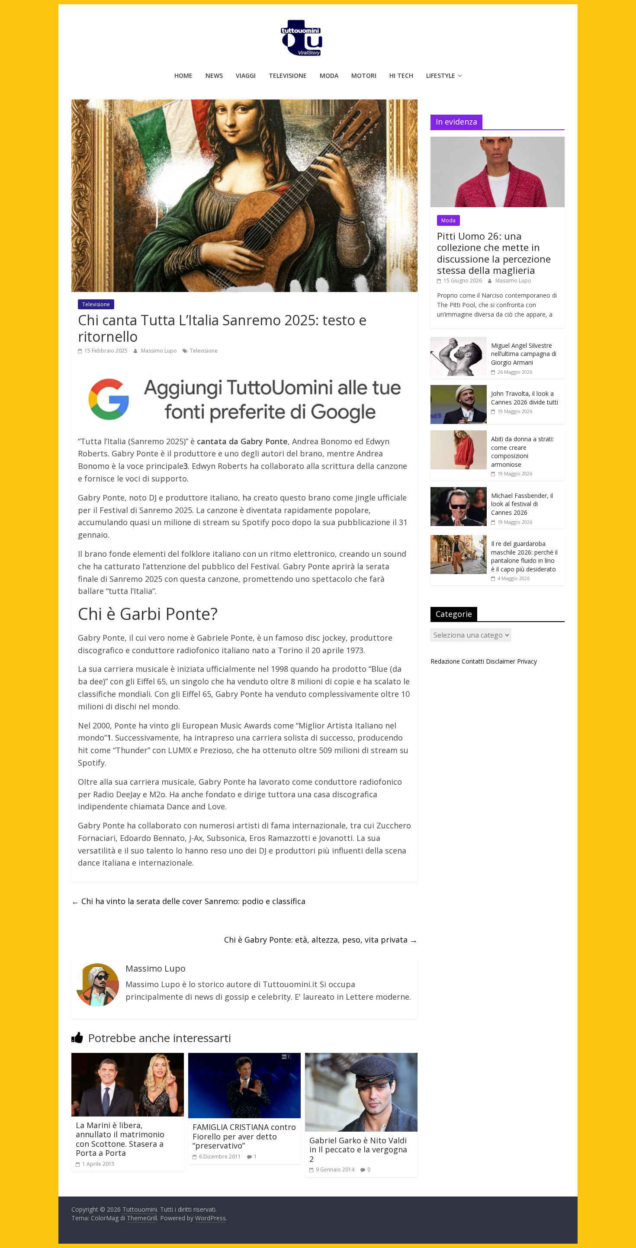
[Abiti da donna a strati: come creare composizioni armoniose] (458, 435)
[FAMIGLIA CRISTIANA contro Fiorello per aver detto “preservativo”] (244, 1058)
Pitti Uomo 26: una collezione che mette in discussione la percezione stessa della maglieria (494, 252)
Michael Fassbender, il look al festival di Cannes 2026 (522, 504)
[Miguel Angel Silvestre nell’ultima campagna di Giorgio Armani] (458, 341)
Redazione (445, 661)
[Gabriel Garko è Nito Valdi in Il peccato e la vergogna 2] (361, 1058)
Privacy (527, 661)
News (214, 75)
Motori (363, 75)
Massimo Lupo (159, 350)
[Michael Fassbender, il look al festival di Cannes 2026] (458, 492)
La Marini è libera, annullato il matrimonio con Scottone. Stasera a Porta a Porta (120, 1139)
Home (183, 75)
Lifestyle (440, 75)
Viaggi (246, 75)
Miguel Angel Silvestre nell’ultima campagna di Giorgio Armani (523, 353)
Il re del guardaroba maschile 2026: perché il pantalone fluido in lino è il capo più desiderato (524, 556)
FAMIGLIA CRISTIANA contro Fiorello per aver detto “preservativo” (244, 1136)
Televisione (288, 75)
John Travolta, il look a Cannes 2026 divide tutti (524, 397)
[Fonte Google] (244, 400)
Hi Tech (401, 75)
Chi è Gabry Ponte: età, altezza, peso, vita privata (321, 939)
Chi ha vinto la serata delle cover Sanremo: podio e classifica (188, 901)
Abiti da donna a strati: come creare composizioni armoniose (522, 451)
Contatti (473, 661)
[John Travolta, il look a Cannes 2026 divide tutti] (458, 389)
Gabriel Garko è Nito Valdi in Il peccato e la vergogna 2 (358, 1149)
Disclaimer (500, 661)
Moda (329, 75)
